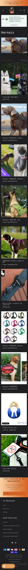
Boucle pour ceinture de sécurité (12, 304)
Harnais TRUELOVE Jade (11, 220)
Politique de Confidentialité (10, 536)
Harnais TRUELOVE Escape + (13, 138)
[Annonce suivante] (25, 3)
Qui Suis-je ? (6, 508)
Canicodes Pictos (9, 468)
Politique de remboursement (16, 556)
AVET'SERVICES (12, 555)
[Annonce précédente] (3, 3)
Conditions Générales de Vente (11, 525)
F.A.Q (4, 505)
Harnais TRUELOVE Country (13, 345)
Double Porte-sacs (10, 427)
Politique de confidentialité (15, 559)
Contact (5, 522)
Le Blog (5, 512)
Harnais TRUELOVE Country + (13, 179)
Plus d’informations (14, 24)
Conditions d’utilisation (14, 561)
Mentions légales (7, 529)
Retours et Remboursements (10, 532)
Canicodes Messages (10, 97)
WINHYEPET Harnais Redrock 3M (13, 261)
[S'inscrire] (23, 493)
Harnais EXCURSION (10, 386)
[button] (3, 10)
